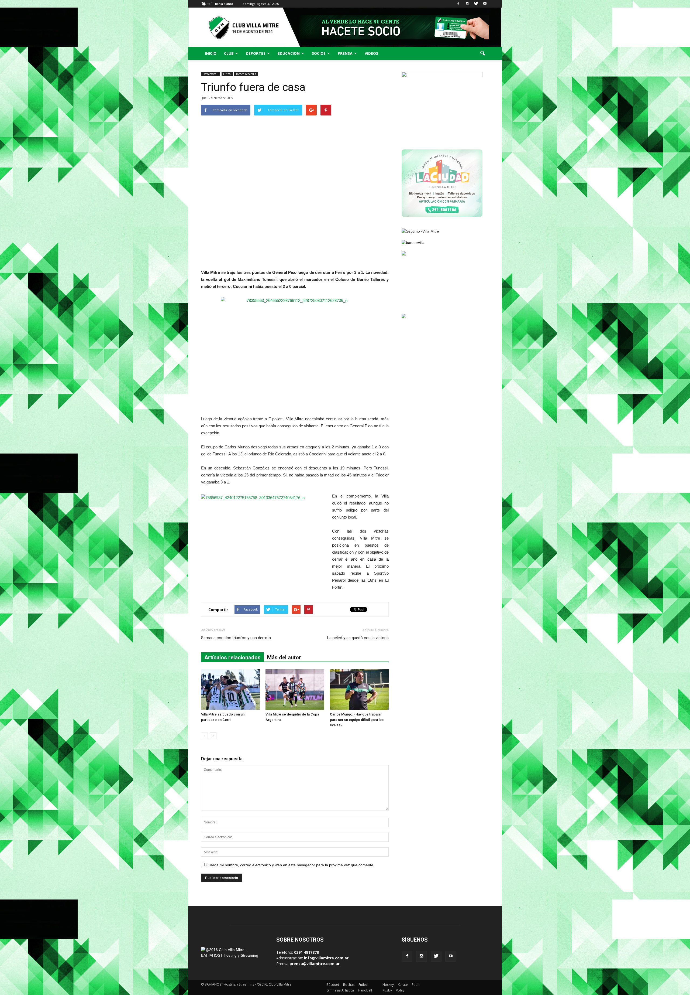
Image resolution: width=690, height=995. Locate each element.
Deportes (255, 53)
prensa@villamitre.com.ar (314, 963)
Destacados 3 (211, 74)
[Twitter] (476, 4)
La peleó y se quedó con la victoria (358, 637)
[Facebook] (458, 4)
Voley (400, 990)
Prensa (345, 53)
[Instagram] (467, 4)
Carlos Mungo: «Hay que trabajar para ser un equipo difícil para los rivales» (357, 719)
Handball (365, 990)
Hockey (388, 984)
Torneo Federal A (246, 74)
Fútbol (227, 74)
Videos (371, 53)
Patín (415, 984)
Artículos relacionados (232, 657)
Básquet (332, 984)
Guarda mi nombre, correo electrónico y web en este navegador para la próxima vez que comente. (290, 865)
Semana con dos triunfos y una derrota (236, 637)
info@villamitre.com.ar (326, 957)
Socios (319, 53)
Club (229, 53)
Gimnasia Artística (340, 990)
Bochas (348, 984)
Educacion (289, 53)
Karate (403, 984)
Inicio (210, 53)
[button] (482, 53)
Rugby (387, 990)
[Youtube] (485, 4)
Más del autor (284, 657)
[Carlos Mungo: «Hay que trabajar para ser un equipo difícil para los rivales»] (359, 689)
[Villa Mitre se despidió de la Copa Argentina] (294, 689)
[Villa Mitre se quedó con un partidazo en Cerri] (230, 689)
